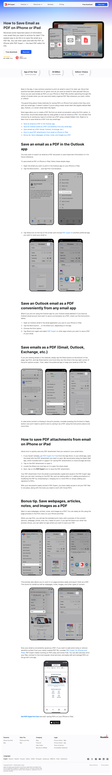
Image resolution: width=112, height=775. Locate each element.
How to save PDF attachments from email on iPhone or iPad (46, 132)
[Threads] (107, 759)
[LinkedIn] (104, 759)
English (6, 759)
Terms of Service (59, 745)
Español (16, 759)
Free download (87, 4)
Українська (46, 759)
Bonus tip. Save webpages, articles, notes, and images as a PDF (47, 135)
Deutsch (11, 759)
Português (39, 759)
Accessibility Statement (60, 747)
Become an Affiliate (41, 747)
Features (23, 4)
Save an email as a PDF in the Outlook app (39, 124)
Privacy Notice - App (60, 743)
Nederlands (64, 759)
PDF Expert (66, 233)
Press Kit (38, 743)
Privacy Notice (104, 765)
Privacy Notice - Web (60, 740)
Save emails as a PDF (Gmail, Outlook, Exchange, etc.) (44, 129)
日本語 (33, 759)
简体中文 (52, 759)
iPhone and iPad (8, 740)
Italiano (28, 759)
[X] (92, 759)
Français (22, 759)
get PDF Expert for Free (49, 456)
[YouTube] (100, 759)
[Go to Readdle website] (104, 736)
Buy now (101, 4)
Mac (5, 743)
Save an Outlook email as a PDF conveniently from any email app (48, 127)
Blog (37, 740)
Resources (37, 4)
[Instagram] (96, 759)
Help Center (39, 745)
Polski (58, 759)
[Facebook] (88, 759)
